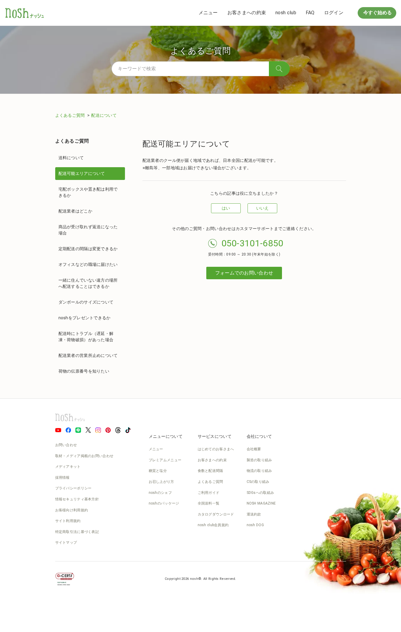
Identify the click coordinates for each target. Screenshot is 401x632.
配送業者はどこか (75, 211)
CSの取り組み (258, 482)
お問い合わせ (66, 445)
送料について (71, 157)
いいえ (262, 208)
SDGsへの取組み (260, 493)
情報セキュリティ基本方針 (77, 499)
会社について (259, 436)
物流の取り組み (259, 471)
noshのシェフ (160, 493)
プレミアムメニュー (165, 460)
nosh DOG (255, 525)
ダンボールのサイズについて (86, 302)
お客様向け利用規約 (71, 510)
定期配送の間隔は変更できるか (88, 248)
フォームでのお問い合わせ (244, 273)
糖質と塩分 (158, 471)
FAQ (310, 12)
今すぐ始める (377, 12)
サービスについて (215, 436)
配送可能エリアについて (81, 173)
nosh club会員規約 (213, 525)
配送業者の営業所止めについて (88, 355)
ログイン (333, 12)
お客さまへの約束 (246, 12)
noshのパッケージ (164, 503)
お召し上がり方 (161, 482)
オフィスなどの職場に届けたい (88, 264)
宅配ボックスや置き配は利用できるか (88, 192)
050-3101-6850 (252, 243)
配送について (104, 115)
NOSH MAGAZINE (261, 503)
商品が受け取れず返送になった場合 (88, 229)
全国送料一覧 (209, 503)
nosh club (285, 12)
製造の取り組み (259, 460)
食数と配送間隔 (210, 471)
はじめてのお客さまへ (216, 449)
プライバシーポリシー (73, 488)
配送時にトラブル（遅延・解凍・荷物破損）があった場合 (86, 336)
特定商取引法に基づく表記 (77, 532)
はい (226, 208)
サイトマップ (66, 542)
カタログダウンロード (216, 514)
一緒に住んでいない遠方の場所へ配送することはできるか (88, 283)
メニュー (208, 12)
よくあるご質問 (70, 115)
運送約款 (254, 514)
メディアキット (68, 467)
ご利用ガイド (209, 493)
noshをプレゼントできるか (84, 317)
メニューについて (166, 436)
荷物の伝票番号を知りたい (84, 371)
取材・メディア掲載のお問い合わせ (84, 456)
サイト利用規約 (68, 521)
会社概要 (254, 449)
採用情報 (62, 477)
